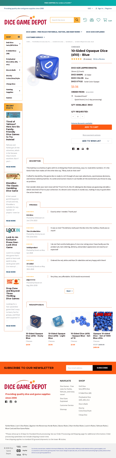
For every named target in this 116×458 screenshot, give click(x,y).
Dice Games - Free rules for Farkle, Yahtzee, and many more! (53, 32)
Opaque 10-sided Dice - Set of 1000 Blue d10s (102, 336)
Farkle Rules (10, 426)
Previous (26, 330)
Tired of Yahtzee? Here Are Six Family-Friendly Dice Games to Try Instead (13, 130)
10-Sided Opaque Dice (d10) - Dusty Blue (34, 336)
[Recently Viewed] (85, 20)
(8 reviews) (87, 59)
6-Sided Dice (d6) (11, 52)
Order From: (82, 92)
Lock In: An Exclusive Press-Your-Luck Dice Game (12, 242)
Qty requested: (79, 112)
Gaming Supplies (9, 90)
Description (35, 161)
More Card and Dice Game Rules (17, 428)
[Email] (78, 149)
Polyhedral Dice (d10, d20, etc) (12, 62)
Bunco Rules (63, 426)
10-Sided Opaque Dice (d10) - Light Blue (56, 336)
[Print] (83, 149)
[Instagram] (11, 402)
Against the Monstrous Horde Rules (43, 426)
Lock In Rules (90, 426)
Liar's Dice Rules (22, 426)
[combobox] (65, 20)
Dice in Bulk (11, 70)
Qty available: (81, 105)
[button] (91, 141)
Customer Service (34, 37)
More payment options (91, 135)
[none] (47, 66)
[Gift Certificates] (92, 20)
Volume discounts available (81, 123)
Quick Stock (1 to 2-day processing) (88, 99)
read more (11, 167)
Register (108, 8)
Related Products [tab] (36, 304)
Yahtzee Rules (102, 426)
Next (69, 291)
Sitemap (63, 409)
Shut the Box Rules (76, 426)
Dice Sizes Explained (95, 32)
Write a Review (99, 59)
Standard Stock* (81, 96)
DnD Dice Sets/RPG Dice (12, 43)
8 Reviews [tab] (33, 205)
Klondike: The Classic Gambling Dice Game (12, 187)
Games (9, 98)
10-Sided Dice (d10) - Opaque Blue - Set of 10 (80, 336)
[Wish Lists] (99, 20)
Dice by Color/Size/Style (13, 76)
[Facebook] (73, 149)
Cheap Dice (10, 84)
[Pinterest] (88, 149)
